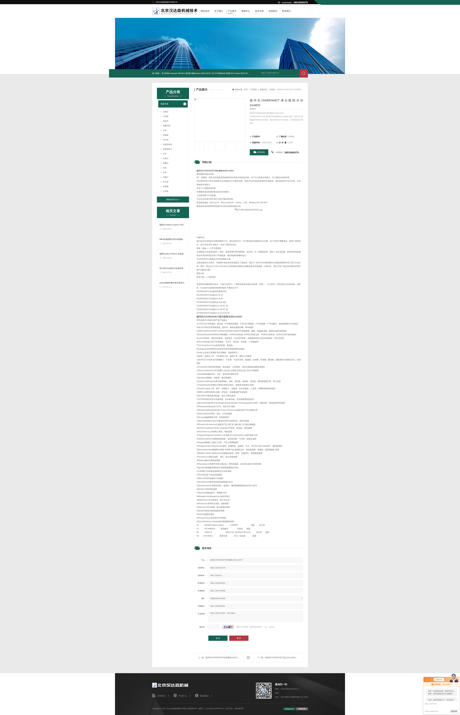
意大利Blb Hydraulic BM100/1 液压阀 (176, 73)
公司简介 (161, 696)
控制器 (165, 186)
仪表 (165, 130)
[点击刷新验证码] (228, 627)
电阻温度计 (167, 149)
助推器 (165, 135)
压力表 (165, 140)
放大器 (165, 182)
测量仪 (165, 163)
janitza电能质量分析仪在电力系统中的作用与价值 (180, 283)
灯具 (165, 172)
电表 (165, 168)
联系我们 (204, 696)
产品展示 (253, 89)
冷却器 (165, 191)
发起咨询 (454, 711)
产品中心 (182, 696)
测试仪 (165, 121)
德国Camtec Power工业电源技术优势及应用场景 (180, 254)
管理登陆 (301, 709)
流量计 (165, 177)
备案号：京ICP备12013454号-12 (211, 708)
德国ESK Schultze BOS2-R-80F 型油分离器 (243, 73)
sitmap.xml (289, 709)
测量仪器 (166, 126)
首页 (246, 89)
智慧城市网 (238, 708)
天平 (165, 154)
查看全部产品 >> (173, 199)
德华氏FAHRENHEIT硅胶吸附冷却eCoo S (224, 658)
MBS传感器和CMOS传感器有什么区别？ (176, 239)
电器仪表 (164, 104)
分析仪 (165, 158)
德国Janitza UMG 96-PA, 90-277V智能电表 (208, 73)
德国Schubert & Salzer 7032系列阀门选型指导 (179, 225)
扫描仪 (165, 112)
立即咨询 (261, 152)
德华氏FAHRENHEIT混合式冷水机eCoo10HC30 (286, 658)
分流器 (165, 116)
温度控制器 (167, 144)
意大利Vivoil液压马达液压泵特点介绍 (175, 268)
